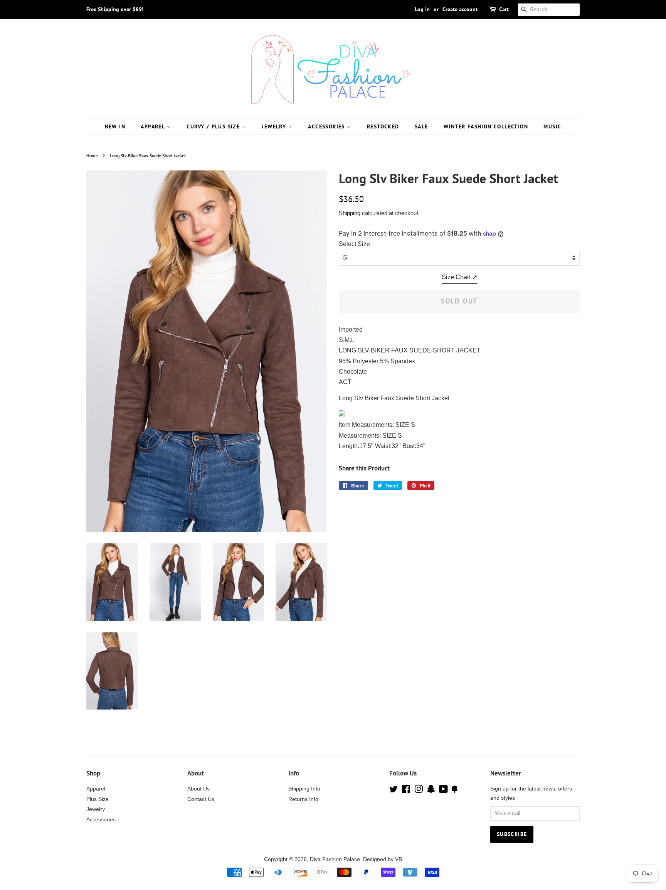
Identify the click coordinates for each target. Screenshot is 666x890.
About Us (198, 789)
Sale (421, 126)
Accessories (327, 126)
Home (92, 155)
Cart (504, 9)
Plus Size (97, 799)
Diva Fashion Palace (335, 859)
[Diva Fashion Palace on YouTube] (443, 791)
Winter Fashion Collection (486, 126)
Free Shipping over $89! (114, 9)
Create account (460, 9)
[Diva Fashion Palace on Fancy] (455, 791)
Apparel (153, 126)
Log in (422, 9)
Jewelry (275, 126)
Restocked (383, 126)
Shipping (349, 213)
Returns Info (303, 799)
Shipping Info (304, 789)
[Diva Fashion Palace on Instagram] (418, 791)
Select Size (354, 244)
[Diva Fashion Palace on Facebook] (406, 791)
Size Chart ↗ (459, 277)
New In (115, 126)
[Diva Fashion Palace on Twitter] (393, 791)
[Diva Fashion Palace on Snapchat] (431, 791)
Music (552, 126)
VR (398, 859)
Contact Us (200, 799)
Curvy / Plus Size (214, 126)
